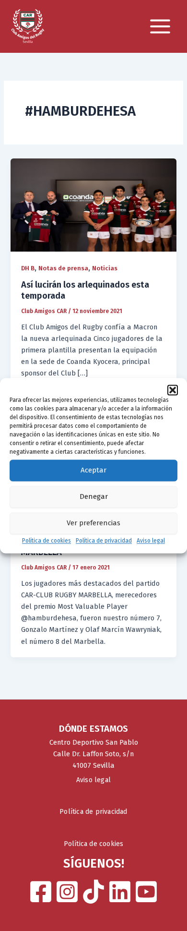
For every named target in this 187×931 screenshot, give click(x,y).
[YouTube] (146, 892)
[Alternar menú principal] (160, 26)
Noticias (104, 268)
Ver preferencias (93, 523)
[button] (172, 390)
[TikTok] (93, 892)
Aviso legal (151, 540)
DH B (28, 268)
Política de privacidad (104, 540)
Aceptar (93, 470)
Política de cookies (46, 540)
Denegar (94, 496)
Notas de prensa (63, 268)
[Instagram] (67, 892)
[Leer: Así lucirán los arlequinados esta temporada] (93, 204)
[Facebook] (41, 892)
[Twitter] (120, 892)
